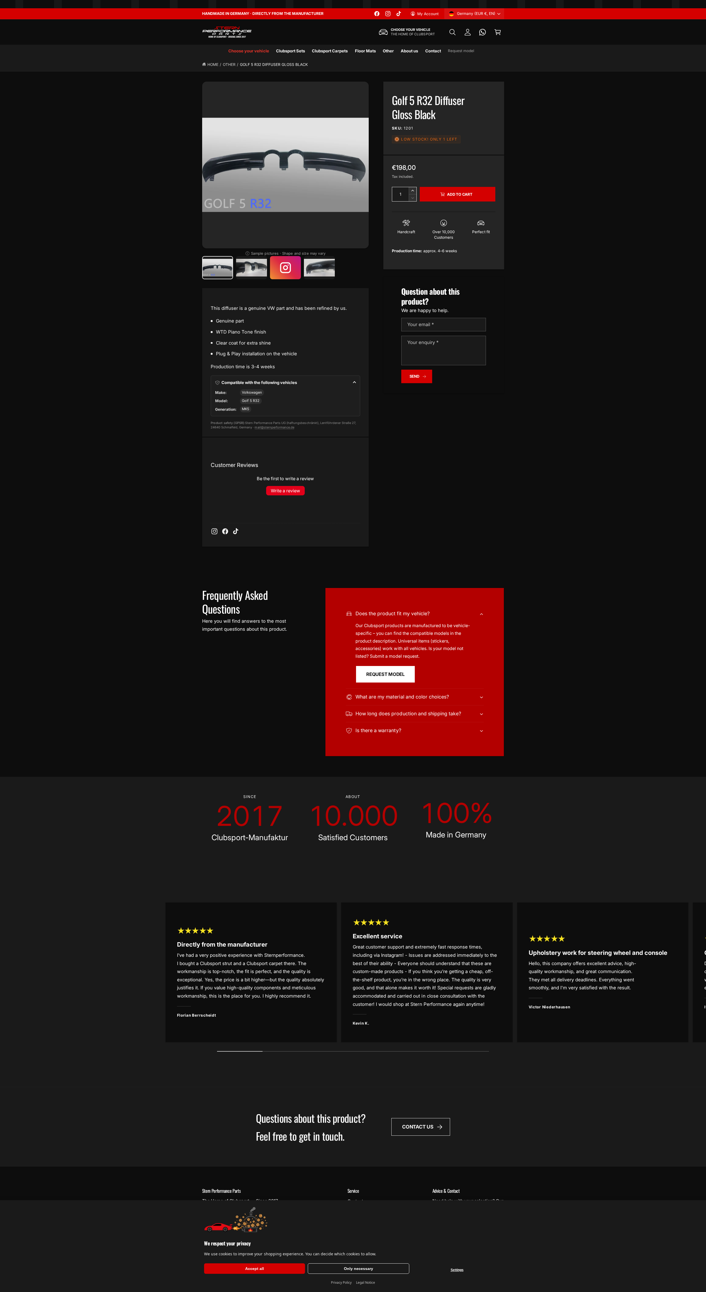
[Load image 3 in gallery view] (319, 268)
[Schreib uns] (482, 32)
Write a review (285, 490)
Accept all (254, 1268)
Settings (457, 1270)
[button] (452, 32)
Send (414, 376)
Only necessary (358, 1268)
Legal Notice (365, 1282)
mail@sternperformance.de (274, 427)
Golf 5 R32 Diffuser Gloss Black (274, 64)
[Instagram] (214, 531)
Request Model (385, 674)
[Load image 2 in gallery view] (251, 268)
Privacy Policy (341, 1282)
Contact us (417, 1127)
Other (229, 64)
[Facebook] (225, 531)
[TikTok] (235, 531)
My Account (427, 14)
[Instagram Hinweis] (285, 268)
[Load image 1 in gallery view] (217, 268)
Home (212, 64)
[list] (353, 818)
